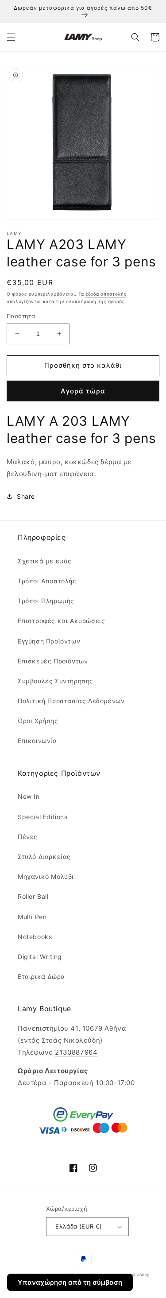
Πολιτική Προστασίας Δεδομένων (71, 701)
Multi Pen (32, 917)
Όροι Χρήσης (38, 720)
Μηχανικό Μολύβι (46, 876)
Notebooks (35, 936)
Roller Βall (33, 896)
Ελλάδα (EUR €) (78, 1226)
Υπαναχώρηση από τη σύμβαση (70, 1282)
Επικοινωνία (37, 740)
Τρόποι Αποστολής (47, 581)
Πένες (28, 836)
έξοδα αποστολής (106, 294)
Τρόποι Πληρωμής (46, 601)
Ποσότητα (21, 316)
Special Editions (43, 816)
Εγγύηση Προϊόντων (49, 641)
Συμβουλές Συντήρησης (55, 681)
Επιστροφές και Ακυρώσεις (61, 620)
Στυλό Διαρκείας (44, 856)
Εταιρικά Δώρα (41, 976)
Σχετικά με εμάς (45, 561)
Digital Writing (40, 956)
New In (29, 796)
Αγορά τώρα (83, 391)
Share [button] (26, 496)
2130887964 (76, 1052)
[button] (11, 37)
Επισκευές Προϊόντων (53, 661)
